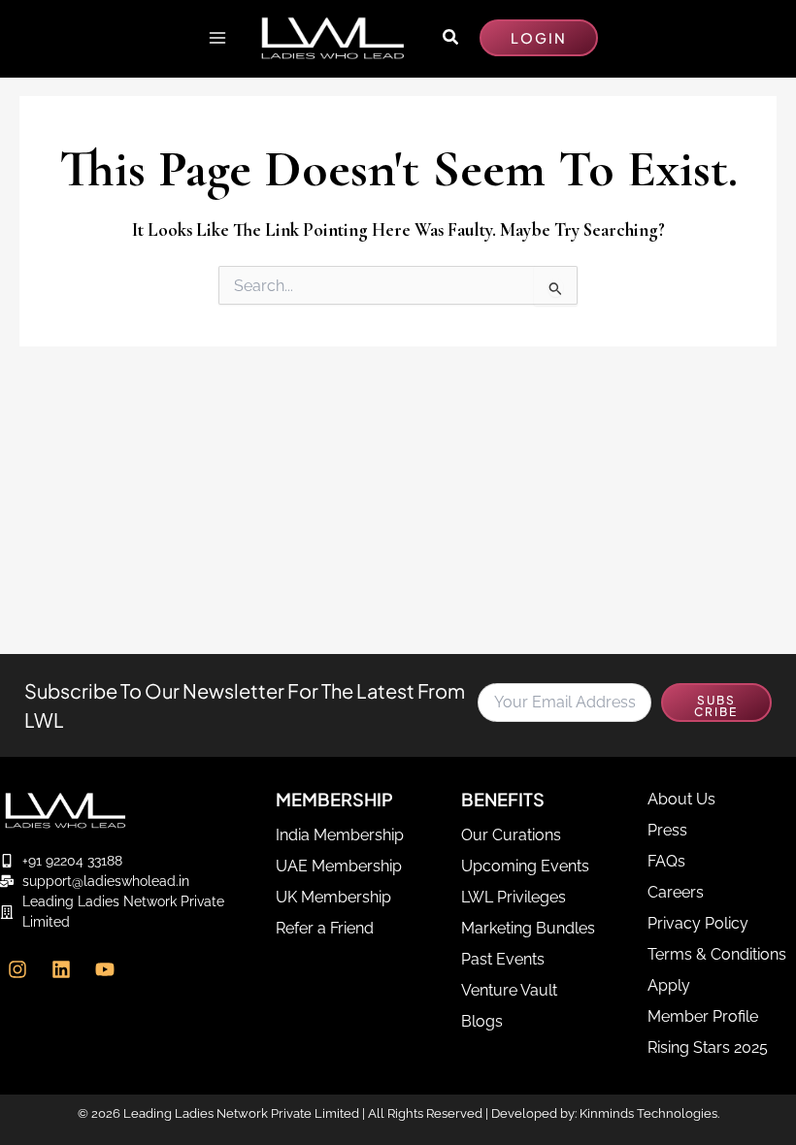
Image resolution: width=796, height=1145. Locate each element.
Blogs (482, 1021)
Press (667, 830)
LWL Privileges (513, 897)
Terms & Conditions (716, 954)
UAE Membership (339, 866)
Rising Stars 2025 (707, 1047)
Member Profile (702, 1016)
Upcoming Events (525, 866)
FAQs (666, 861)
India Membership (340, 835)
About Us (681, 799)
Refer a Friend (325, 928)
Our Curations (511, 835)
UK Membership (333, 897)
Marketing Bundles (528, 928)
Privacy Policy (697, 923)
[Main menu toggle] (217, 37)
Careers (675, 892)
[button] (451, 37)
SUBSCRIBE (716, 706)
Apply (668, 985)
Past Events (503, 959)
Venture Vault (509, 990)
